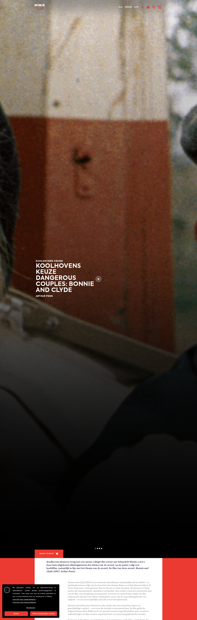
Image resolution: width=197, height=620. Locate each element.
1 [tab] (95, 548)
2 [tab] (97, 548)
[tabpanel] (98, 279)
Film (120, 7)
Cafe (136, 7)
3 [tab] (99, 548)
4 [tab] (101, 548)
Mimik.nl (44, 7)
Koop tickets (46, 554)
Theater (128, 7)
